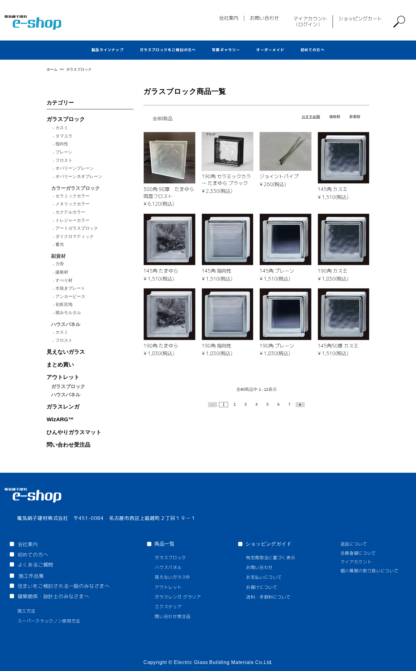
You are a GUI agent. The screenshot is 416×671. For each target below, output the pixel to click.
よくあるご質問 (36, 564)
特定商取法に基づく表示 (270, 557)
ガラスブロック (79, 69)
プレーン (63, 152)
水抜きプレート (70, 288)
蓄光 (59, 244)
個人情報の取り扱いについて (369, 571)
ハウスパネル (65, 324)
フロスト (63, 160)
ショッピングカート (360, 18)
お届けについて (261, 587)
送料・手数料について (268, 597)
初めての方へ (313, 49)
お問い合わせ (264, 18)
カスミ (61, 127)
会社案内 (228, 18)
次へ (300, 404)
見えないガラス (66, 352)
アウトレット (63, 377)
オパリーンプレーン (74, 168)
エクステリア (168, 606)
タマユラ (63, 135)
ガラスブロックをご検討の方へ (168, 49)
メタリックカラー (72, 203)
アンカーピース (70, 296)
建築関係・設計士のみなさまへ (53, 596)
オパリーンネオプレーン (78, 176)
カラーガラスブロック (75, 188)
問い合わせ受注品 (68, 445)
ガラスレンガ (63, 407)
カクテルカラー (70, 212)
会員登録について (358, 553)
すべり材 (63, 280)
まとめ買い (60, 365)
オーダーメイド (270, 49)
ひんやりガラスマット (74, 432)
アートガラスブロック (76, 228)
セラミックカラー (72, 195)
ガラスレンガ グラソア (178, 597)
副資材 (58, 256)
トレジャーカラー (72, 220)
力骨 (59, 263)
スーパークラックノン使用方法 (48, 621)
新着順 (354, 117)
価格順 (334, 117)
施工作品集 (31, 576)
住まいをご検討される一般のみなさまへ (64, 586)
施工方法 (26, 611)
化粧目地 (63, 304)
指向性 (61, 143)
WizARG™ (60, 419)
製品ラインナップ (107, 49)
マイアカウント (356, 562)
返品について (353, 544)
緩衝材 (61, 272)
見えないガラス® (172, 577)
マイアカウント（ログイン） (310, 21)
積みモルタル (68, 312)
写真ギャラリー (226, 49)
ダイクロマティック (74, 236)
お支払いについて (264, 577)
